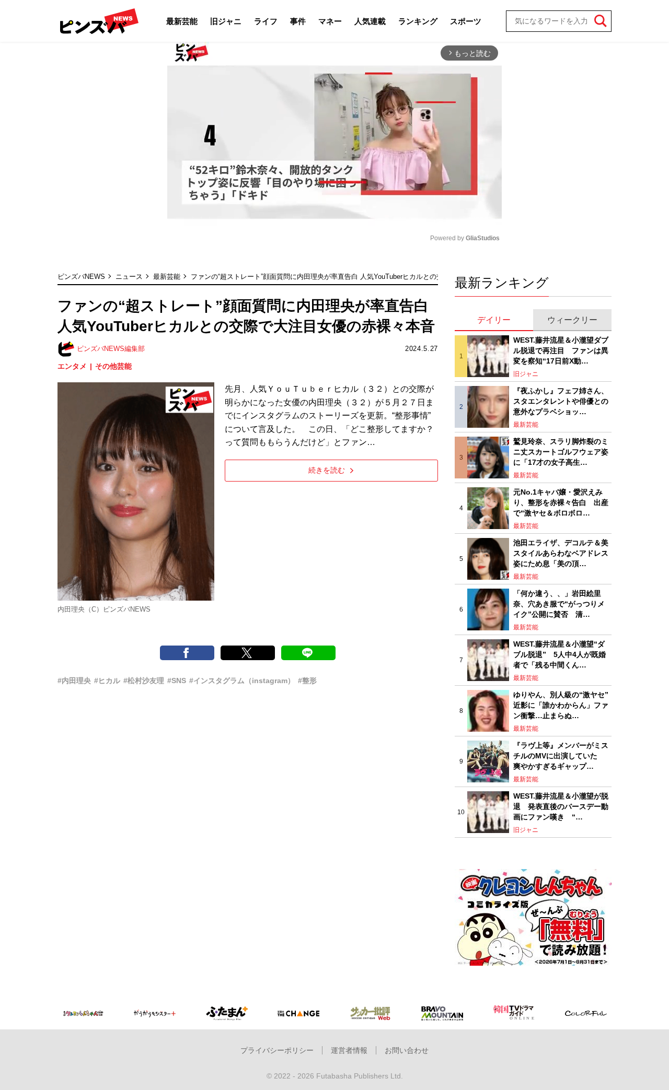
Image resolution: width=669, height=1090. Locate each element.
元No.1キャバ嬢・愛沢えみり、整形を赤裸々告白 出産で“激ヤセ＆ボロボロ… (560, 502)
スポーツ (465, 21)
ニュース (129, 276)
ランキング (417, 21)
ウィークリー (572, 319)
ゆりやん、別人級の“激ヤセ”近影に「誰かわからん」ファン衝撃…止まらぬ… (560, 704)
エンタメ (72, 366)
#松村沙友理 (143, 680)
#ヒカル (107, 680)
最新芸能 (182, 21)
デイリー (494, 319)
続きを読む (326, 470)
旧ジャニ (225, 21)
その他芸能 (113, 366)
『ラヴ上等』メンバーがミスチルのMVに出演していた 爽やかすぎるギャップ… (560, 755)
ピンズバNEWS (81, 276)
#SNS (176, 680)
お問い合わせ (407, 1050)
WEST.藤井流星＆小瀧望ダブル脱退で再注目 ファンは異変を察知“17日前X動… (560, 350)
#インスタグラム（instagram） (242, 680)
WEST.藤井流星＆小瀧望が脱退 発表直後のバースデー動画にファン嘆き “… (560, 806)
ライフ (266, 21)
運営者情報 (349, 1050)
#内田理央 (74, 680)
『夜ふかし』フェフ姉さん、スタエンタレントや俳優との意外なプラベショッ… (560, 400)
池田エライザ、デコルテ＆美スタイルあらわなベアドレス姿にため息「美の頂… (560, 552)
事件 (298, 21)
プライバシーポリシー (277, 1050)
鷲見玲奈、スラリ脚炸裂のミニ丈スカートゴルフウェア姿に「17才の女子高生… (560, 451)
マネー (330, 21)
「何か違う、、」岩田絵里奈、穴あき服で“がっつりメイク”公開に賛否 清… (559, 603)
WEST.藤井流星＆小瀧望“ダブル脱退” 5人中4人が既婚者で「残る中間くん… (559, 654)
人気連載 (370, 21)
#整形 (307, 680)
